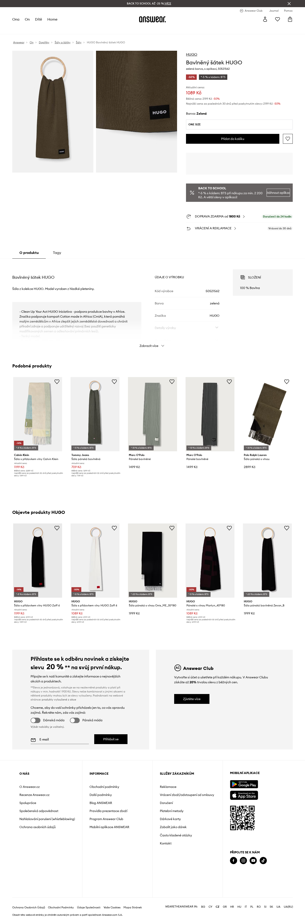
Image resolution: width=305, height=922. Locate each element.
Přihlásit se (111, 739)
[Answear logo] (152, 19)
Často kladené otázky (176, 835)
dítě (38, 19)
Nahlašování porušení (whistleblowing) (47, 819)
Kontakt (165, 843)
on (27, 19)
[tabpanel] (152, 304)
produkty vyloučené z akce (59, 699)
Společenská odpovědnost (38, 811)
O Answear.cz (29, 787)
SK (271, 906)
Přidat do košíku (232, 139)
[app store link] (244, 795)
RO (259, 906)
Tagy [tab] (57, 252)
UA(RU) (288, 906)
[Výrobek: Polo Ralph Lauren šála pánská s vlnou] (267, 414)
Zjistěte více (192, 699)
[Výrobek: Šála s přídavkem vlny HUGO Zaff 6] (37, 560)
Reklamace (168, 787)
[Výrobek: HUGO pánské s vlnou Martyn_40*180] (210, 560)
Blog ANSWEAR (101, 803)
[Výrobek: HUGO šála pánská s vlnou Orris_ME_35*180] (152, 560)
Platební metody (172, 811)
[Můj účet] (265, 19)
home (52, 19)
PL (251, 906)
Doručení (166, 803)
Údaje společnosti (88, 907)
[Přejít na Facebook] (233, 861)
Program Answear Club (106, 819)
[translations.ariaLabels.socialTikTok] (263, 861)
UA (278, 906)
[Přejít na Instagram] (243, 861)
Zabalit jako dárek (173, 827)
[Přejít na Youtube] (253, 861)
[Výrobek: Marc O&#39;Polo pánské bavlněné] (152, 414)
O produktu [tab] (29, 252)
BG (203, 906)
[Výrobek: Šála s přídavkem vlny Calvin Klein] (37, 414)
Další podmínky (101, 795)
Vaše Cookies (112, 907)
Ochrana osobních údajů (37, 827)
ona (15, 19)
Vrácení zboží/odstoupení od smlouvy (187, 795)
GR (225, 906)
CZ (217, 906)
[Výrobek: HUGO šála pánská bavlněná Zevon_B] (267, 560)
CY (210, 906)
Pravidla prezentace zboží (108, 811)
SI (265, 906)
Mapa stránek (132, 907)
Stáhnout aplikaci (278, 193)
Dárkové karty (170, 819)
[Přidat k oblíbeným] (288, 139)
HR (232, 906)
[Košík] (290, 19)
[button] (52, 112)
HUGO (191, 54)
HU (239, 906)
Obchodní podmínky (104, 787)
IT (246, 906)
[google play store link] (244, 784)
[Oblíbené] (277, 19)
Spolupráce (27, 803)
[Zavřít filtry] (289, 3)
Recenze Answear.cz (34, 795)
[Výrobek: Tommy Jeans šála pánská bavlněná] (95, 414)
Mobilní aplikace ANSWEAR (109, 827)
